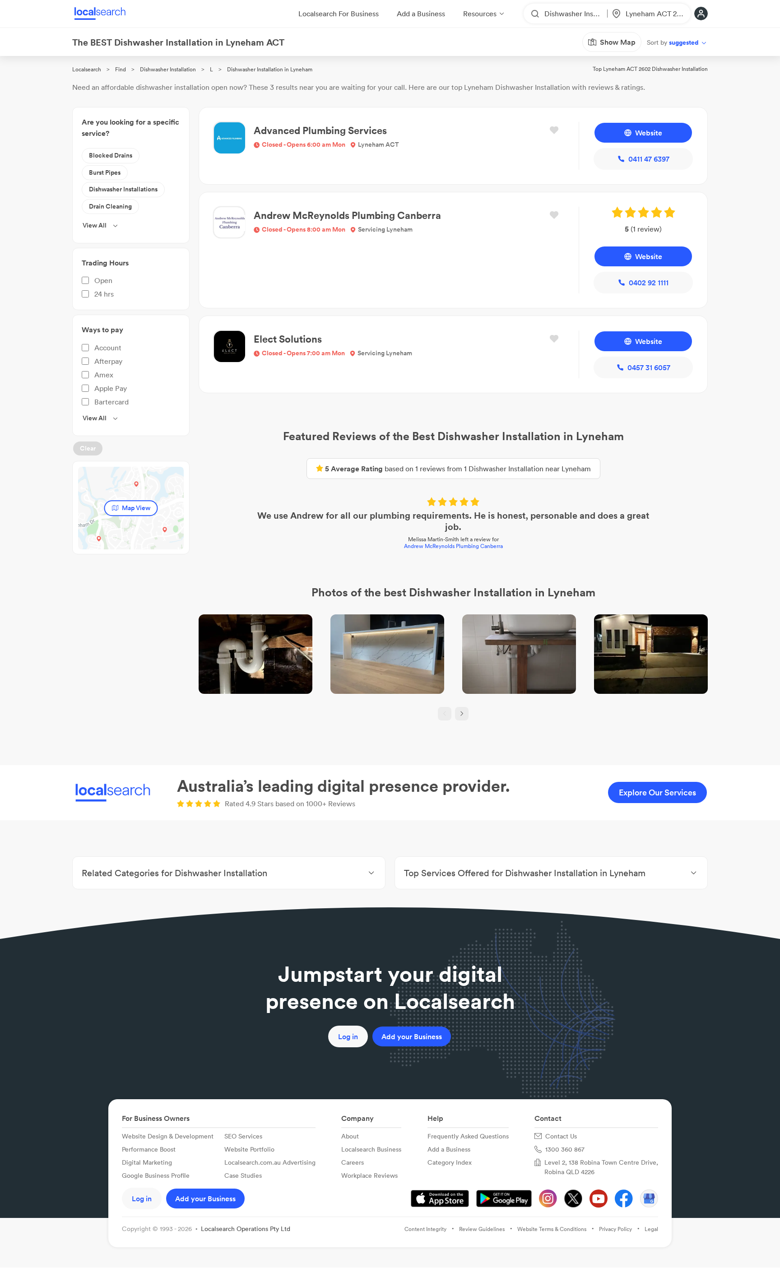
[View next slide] (462, 713)
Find (120, 69)
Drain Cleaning (110, 206)
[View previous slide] (444, 713)
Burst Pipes (105, 172)
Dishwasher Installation (168, 69)
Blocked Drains (110, 155)
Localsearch (86, 69)
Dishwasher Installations (123, 189)
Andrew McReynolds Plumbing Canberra (453, 546)
